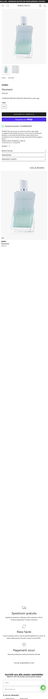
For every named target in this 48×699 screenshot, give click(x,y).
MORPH (5, 85)
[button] (7, 6)
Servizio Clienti (9, 159)
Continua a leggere (11, 143)
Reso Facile (7, 151)
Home (3, 78)
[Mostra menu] (3, 6)
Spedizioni (6, 155)
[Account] (40, 5)
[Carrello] (45, 5)
